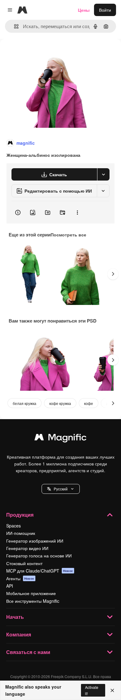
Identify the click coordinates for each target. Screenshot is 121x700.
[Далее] (113, 274)
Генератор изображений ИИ (34, 541)
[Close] (112, 690)
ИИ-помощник (20, 533)
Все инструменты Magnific (32, 601)
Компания (18, 634)
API (9, 586)
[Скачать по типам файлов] (103, 174)
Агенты (20, 578)
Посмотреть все (68, 234)
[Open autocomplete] (13, 26)
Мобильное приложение (31, 593)
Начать (15, 616)
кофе (88, 403)
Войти (105, 10)
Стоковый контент (24, 563)
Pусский (61, 488)
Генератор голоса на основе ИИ (39, 555)
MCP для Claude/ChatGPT (39, 571)
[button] (61, 489)
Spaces (13, 526)
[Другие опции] (77, 212)
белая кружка (24, 403)
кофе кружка (60, 403)
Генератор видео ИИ (27, 548)
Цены (84, 10)
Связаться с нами (28, 652)
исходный (41, 53)
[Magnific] (60, 438)
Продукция (20, 514)
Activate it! (91, 690)
